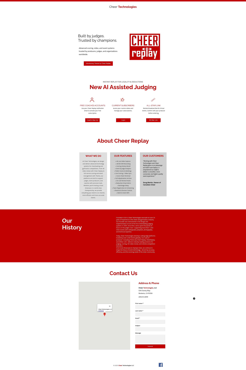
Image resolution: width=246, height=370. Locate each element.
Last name (139, 311)
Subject (137, 325)
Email (137, 318)
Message (138, 333)
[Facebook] (194, 298)
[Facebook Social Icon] (161, 365)
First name (139, 303)
